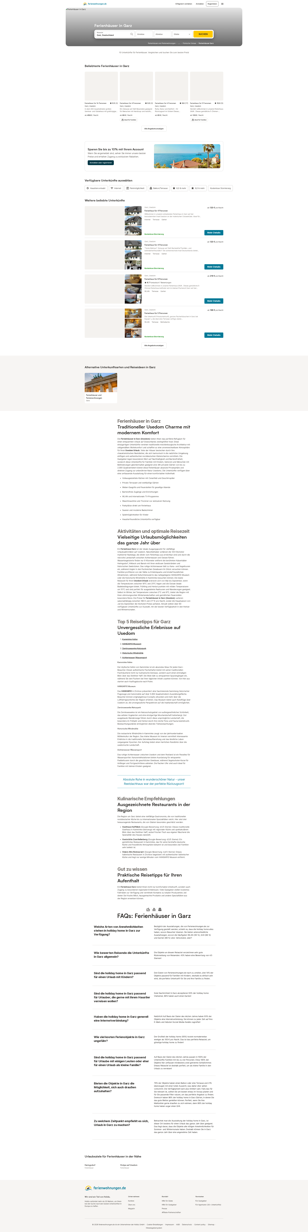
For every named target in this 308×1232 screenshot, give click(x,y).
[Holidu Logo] (95, 4)
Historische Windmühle (132, 653)
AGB (178, 1224)
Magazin (131, 1208)
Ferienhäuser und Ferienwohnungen (161, 43)
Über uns (131, 1205)
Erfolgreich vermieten (184, 4)
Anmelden (200, 4)
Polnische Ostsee (189, 43)
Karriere (131, 1201)
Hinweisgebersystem (154, 1228)
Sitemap (211, 1224)
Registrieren (212, 4)
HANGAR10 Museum (131, 644)
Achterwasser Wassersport (134, 657)
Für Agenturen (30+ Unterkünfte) (208, 1205)
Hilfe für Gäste (167, 1201)
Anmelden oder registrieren (101, 163)
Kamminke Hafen (130, 639)
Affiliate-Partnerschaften (171, 1212)
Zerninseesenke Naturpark (134, 648)
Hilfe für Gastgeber (169, 1205)
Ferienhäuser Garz (206, 43)
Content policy (200, 1224)
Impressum (169, 1224)
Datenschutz (187, 1224)
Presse (164, 1208)
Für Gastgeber (201, 1201)
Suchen (203, 34)
